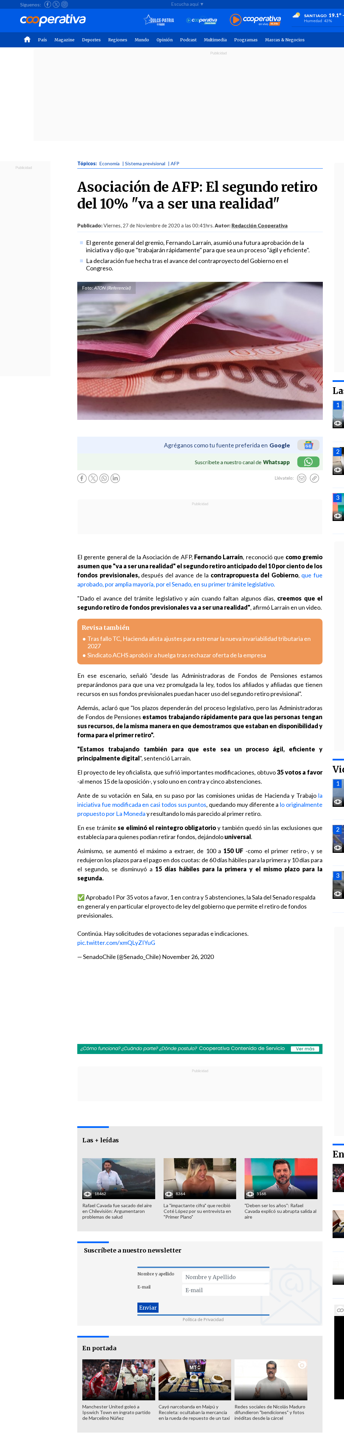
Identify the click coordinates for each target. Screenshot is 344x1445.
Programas (246, 39)
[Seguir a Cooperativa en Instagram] (64, 4)
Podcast (188, 39)
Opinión (165, 39)
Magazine (64, 39)
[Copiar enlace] (314, 478)
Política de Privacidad (203, 1319)
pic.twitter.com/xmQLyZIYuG (116, 942)
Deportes (91, 39)
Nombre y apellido (155, 1273)
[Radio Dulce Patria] (159, 20)
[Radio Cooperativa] (255, 20)
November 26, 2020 (188, 956)
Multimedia (215, 39)
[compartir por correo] (301, 478)
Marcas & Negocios (285, 39)
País (42, 39)
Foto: (87, 288)
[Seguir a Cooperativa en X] (56, 4)
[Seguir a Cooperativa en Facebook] (47, 4)
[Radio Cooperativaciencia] (202, 20)
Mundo (142, 39)
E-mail (143, 1286)
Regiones (117, 39)
